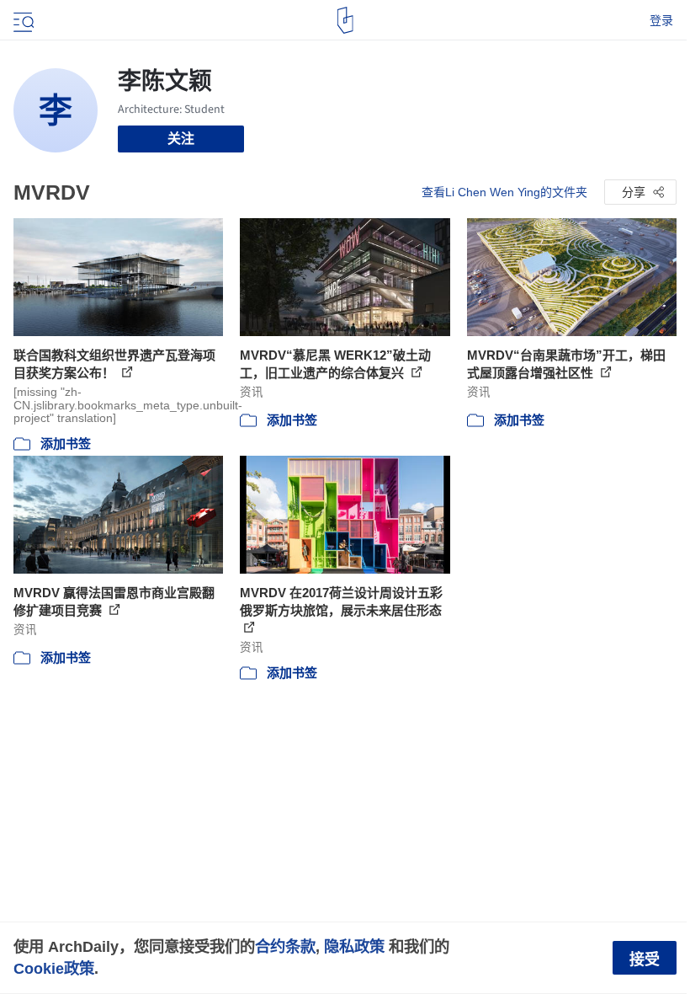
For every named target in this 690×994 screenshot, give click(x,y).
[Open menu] (22, 20)
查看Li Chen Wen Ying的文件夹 (504, 192)
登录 (661, 20)
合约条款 (285, 946)
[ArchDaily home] (345, 20)
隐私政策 (354, 946)
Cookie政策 (53, 968)
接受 (644, 959)
